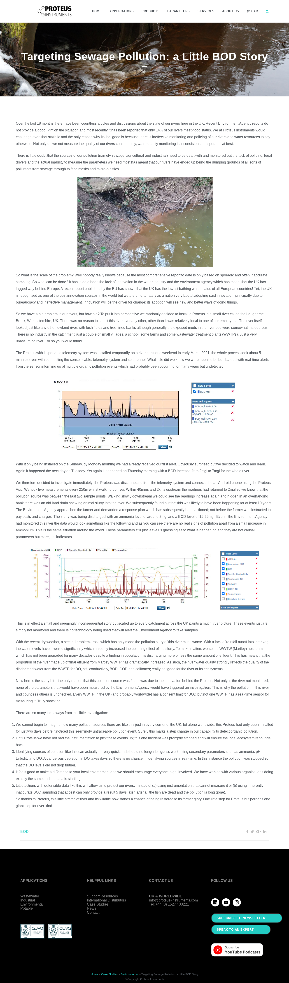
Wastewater (29, 896)
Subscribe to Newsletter (241, 918)
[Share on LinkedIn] (264, 832)
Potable (26, 908)
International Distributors (106, 900)
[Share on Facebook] (247, 832)
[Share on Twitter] (252, 832)
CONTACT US (161, 881)
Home (94, 974)
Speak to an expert (235, 929)
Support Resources (102, 896)
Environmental (32, 904)
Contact (93, 912)
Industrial (27, 900)
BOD (24, 832)
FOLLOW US (222, 881)
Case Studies (98, 904)
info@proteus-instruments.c (171, 900)
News (91, 908)
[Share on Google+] (258, 832)
